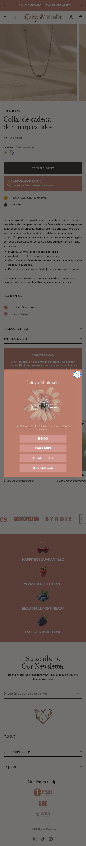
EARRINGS (43, 448)
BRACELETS (43, 458)
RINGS (43, 438)
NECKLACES (43, 467)
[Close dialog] (77, 374)
